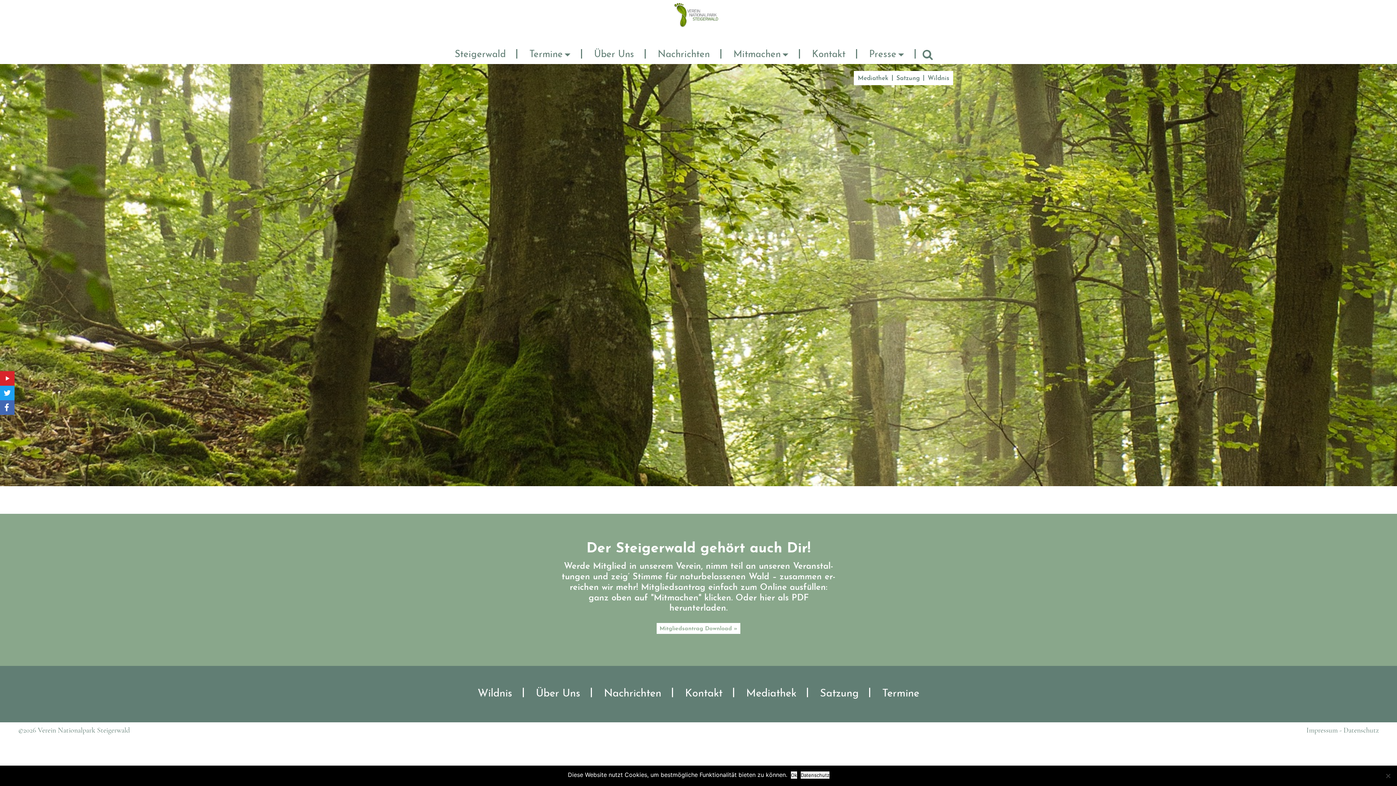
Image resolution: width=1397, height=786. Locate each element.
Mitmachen (757, 55)
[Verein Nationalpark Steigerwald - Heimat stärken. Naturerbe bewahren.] (698, 14)
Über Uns (614, 55)
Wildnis (938, 78)
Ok (794, 775)
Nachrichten (684, 55)
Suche (928, 54)
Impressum (1322, 730)
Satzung (908, 78)
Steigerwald (480, 55)
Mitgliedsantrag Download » (698, 629)
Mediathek (873, 78)
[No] (1388, 775)
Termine (546, 55)
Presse (882, 55)
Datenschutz (1361, 730)
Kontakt (828, 55)
